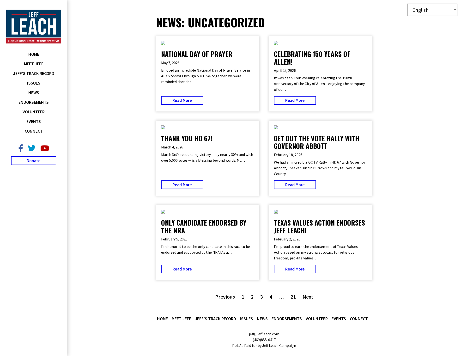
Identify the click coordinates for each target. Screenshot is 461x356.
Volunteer (34, 112)
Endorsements (33, 102)
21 (293, 296)
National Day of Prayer (196, 54)
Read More (182, 100)
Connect (34, 131)
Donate (34, 160)
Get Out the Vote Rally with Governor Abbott (316, 142)
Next (308, 296)
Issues (33, 83)
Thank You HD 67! (186, 138)
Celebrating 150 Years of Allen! (312, 58)
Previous (225, 296)
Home (33, 54)
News (33, 92)
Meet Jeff (33, 64)
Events (33, 121)
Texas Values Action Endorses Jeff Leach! (319, 226)
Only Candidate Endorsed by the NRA (203, 226)
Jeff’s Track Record (33, 73)
